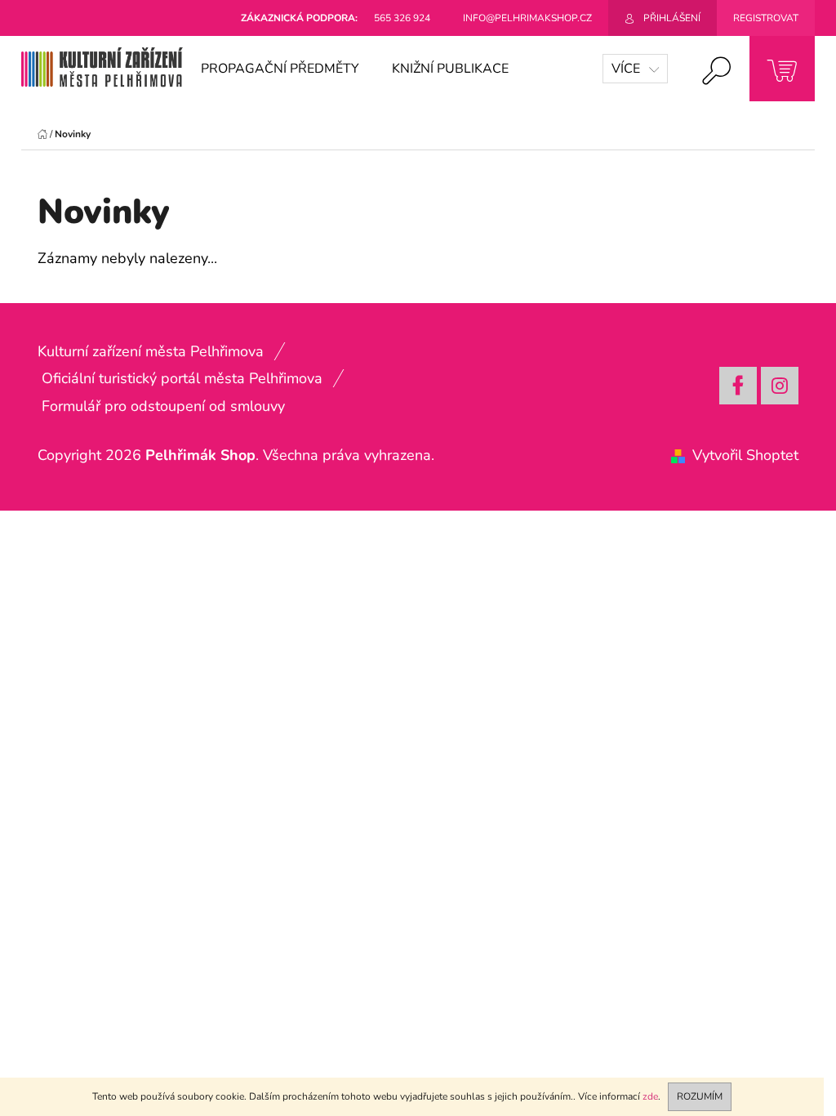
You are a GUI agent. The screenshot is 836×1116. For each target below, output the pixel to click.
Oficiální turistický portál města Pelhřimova (182, 378)
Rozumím (700, 1096)
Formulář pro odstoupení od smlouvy (163, 406)
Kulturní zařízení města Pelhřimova (151, 351)
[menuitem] (280, 68)
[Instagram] (779, 385)
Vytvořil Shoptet (745, 455)
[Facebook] (738, 385)
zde (650, 1096)
